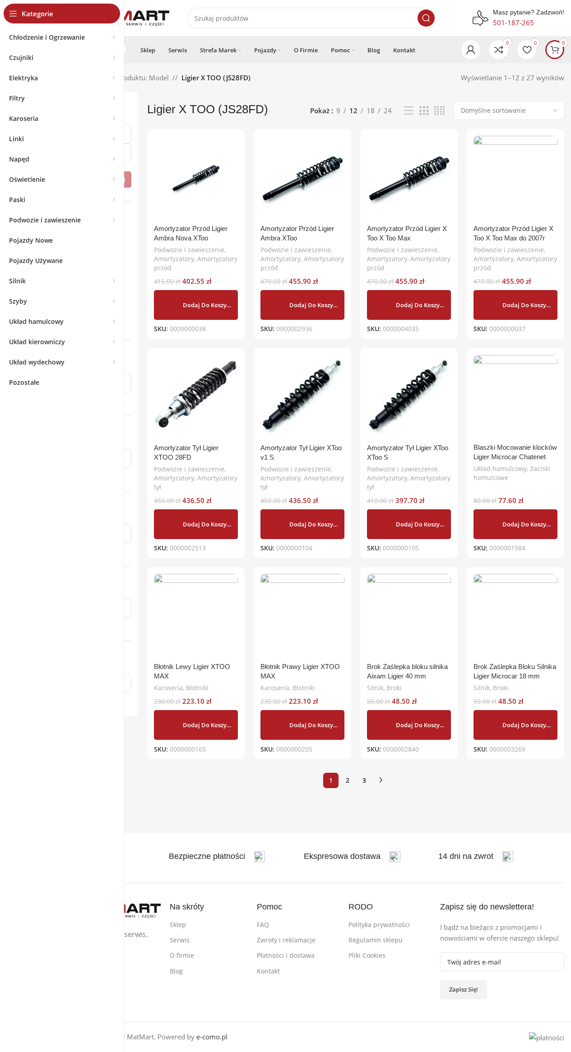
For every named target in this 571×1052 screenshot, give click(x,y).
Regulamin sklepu (375, 940)
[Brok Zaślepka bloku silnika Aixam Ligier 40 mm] (409, 616)
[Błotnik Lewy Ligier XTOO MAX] (196, 616)
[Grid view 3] (423, 111)
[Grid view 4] (439, 111)
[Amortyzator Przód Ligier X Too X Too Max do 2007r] (515, 178)
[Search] (426, 18)
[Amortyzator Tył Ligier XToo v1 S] (302, 397)
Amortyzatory (174, 258)
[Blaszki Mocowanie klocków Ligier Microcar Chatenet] (515, 397)
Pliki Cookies (366, 955)
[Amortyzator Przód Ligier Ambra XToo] (302, 178)
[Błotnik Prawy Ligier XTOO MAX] (302, 616)
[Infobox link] (217, 856)
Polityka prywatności (379, 924)
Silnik (375, 687)
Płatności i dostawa (286, 955)
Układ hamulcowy (500, 468)
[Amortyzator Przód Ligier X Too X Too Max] (409, 178)
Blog (176, 971)
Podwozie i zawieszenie (189, 249)
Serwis (180, 940)
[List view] (408, 111)
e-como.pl (211, 1036)
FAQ (263, 924)
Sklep (178, 924)
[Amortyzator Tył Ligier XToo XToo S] (409, 397)
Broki (394, 687)
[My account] (471, 50)
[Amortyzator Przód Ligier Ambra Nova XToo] (196, 178)
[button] (196, 305)
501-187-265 (513, 22)
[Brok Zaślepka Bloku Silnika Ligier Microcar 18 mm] (515, 616)
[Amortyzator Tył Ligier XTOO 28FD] (196, 397)
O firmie (182, 955)
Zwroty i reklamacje (286, 940)
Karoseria (168, 687)
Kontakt (268, 971)
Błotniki (197, 687)
